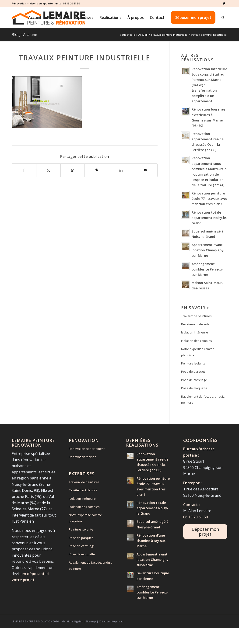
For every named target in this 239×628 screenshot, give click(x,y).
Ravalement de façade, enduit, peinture (203, 399)
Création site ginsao (111, 621)
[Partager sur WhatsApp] (73, 170)
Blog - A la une (24, 34)
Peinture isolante (193, 363)
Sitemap (91, 621)
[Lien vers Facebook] (223, 3)
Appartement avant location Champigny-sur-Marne (208, 250)
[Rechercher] (223, 17)
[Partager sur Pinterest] (97, 170)
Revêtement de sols (195, 324)
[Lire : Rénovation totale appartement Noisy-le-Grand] (185, 214)
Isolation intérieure (194, 332)
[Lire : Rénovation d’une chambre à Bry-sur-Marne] (130, 537)
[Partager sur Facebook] (24, 170)
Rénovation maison (82, 457)
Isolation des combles (196, 341)
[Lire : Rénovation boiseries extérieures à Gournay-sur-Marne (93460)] (185, 111)
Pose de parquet (193, 371)
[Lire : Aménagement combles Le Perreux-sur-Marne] (185, 266)
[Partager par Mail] (145, 170)
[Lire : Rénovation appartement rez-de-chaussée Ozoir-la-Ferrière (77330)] (185, 136)
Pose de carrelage (194, 380)
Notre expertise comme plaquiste (197, 352)
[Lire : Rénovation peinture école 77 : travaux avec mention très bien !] (185, 195)
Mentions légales (72, 621)
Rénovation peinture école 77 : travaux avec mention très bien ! (209, 198)
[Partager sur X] (48, 170)
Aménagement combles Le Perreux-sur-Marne (207, 269)
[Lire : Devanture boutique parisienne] (130, 575)
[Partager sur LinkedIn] (121, 170)
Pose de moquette (194, 388)
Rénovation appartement (87, 449)
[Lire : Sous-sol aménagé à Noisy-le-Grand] (185, 233)
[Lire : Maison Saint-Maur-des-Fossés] (185, 285)
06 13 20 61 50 (71, 3)
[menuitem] (34, 17)
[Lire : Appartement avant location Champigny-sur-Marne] (185, 247)
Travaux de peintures (196, 316)
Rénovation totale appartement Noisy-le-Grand (209, 217)
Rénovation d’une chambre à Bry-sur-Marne (151, 540)
